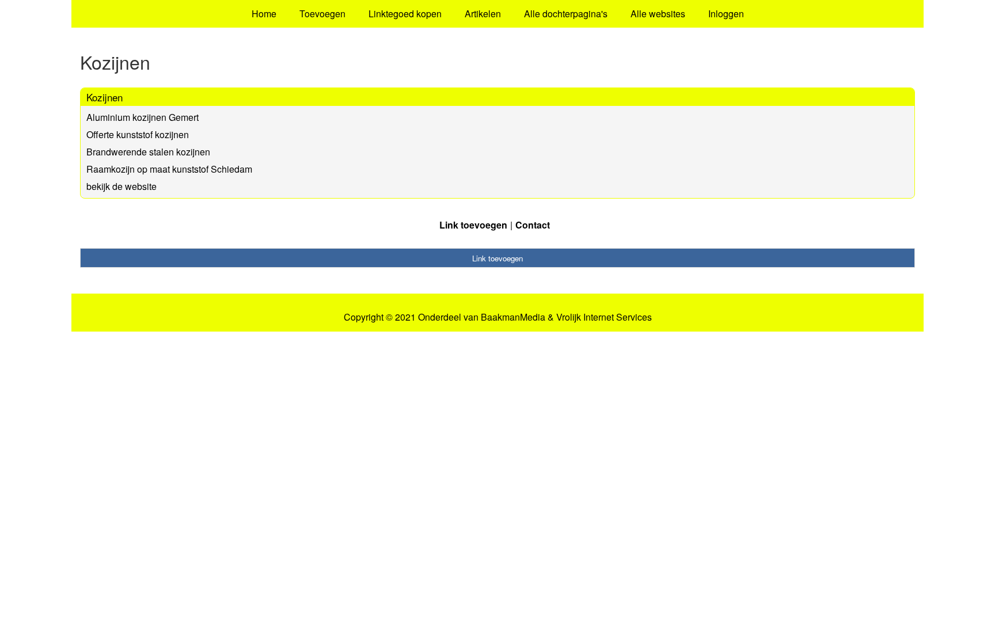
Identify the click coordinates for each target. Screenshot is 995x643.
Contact (532, 224)
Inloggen (726, 13)
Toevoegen (322, 13)
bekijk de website (121, 186)
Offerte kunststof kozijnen (137, 134)
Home (264, 13)
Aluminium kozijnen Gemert (142, 117)
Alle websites (658, 13)
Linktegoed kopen (405, 13)
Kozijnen (104, 97)
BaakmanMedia (513, 317)
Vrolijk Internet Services (604, 317)
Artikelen (483, 13)
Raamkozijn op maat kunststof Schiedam (169, 169)
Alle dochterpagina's (565, 13)
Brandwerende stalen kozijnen (148, 151)
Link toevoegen (473, 224)
